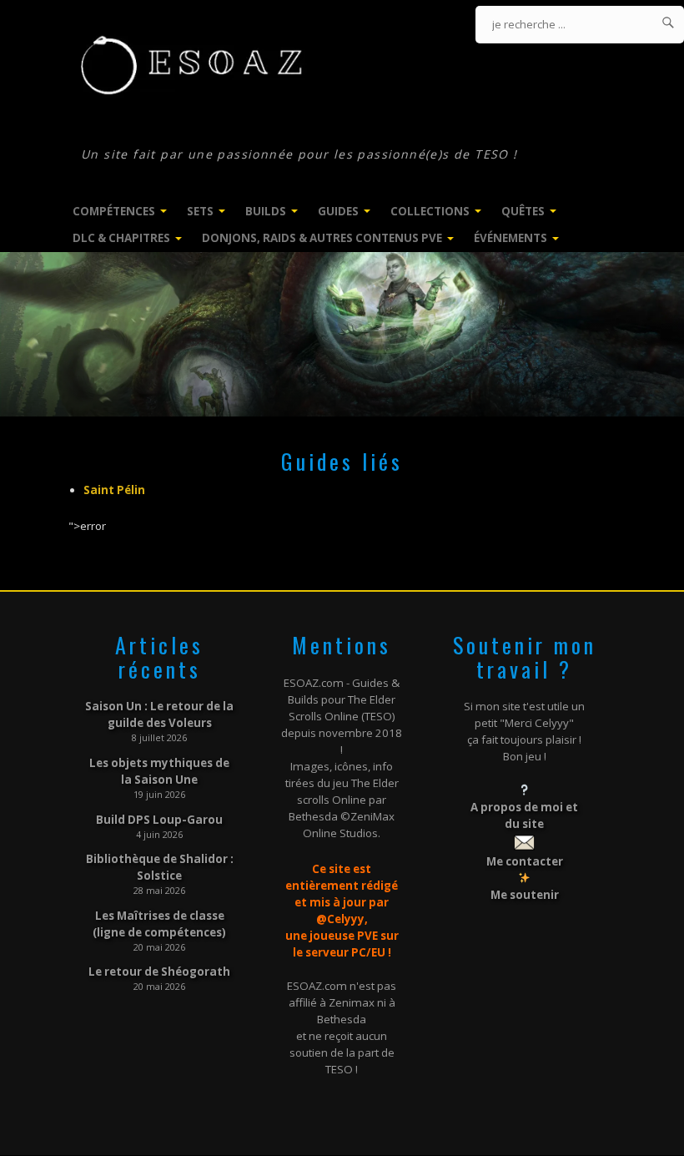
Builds (265, 211)
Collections (430, 211)
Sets (200, 211)
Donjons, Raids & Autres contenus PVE (322, 237)
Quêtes (523, 211)
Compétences (114, 211)
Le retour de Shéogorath (159, 971)
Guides (338, 211)
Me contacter (524, 861)
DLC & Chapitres (121, 237)
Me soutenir (524, 894)
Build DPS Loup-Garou (159, 819)
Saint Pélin (114, 489)
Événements (510, 237)
